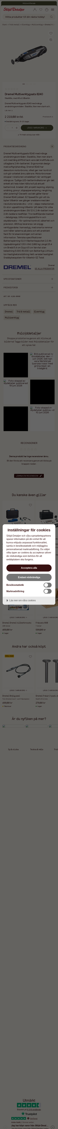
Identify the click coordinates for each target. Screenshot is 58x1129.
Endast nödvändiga (29, 577)
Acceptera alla (29, 567)
